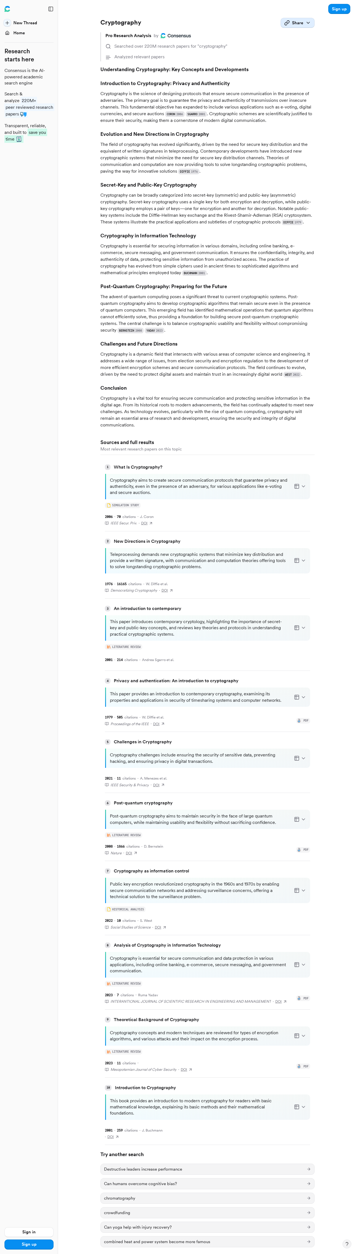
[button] (339, 9)
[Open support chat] (346, 1243)
